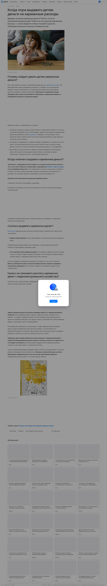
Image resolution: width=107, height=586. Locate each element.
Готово (53, 301)
